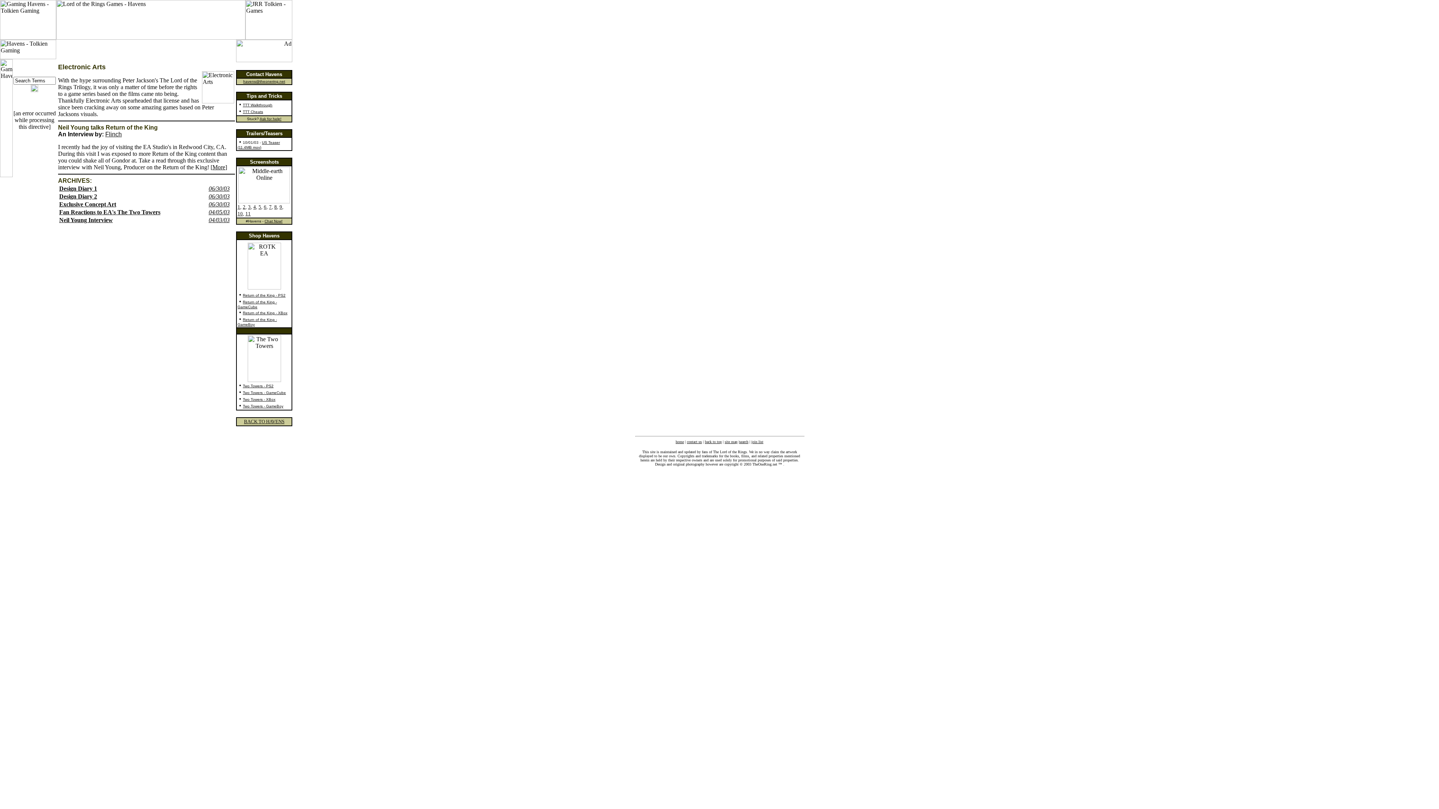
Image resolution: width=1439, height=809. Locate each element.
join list (757, 442)
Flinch (113, 134)
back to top (713, 442)
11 (248, 213)
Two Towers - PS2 (258, 386)
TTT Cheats (253, 112)
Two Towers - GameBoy (263, 406)
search (743, 442)
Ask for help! (270, 119)
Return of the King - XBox (265, 313)
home (680, 442)
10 (240, 213)
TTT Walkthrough (257, 105)
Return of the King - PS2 (264, 295)
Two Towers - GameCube (264, 393)
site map (731, 442)
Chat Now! (274, 221)
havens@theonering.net (264, 81)
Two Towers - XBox (259, 399)
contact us (694, 442)
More (218, 167)
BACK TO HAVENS (264, 421)
